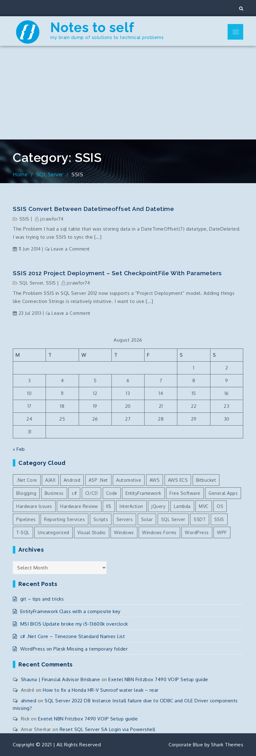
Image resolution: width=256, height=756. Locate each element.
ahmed (29, 701)
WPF (222, 532)
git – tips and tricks (42, 599)
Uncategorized (53, 532)
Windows (124, 532)
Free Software (185, 493)
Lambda (182, 506)
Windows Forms (159, 532)
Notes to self (92, 27)
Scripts (100, 519)
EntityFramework (143, 493)
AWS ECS (178, 480)
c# (74, 493)
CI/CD (91, 493)
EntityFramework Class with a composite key (70, 611)
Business (54, 493)
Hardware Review (79, 506)
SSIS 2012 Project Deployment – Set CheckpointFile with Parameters (117, 273)
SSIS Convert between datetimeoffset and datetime (93, 208)
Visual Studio (91, 532)
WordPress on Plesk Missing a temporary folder (74, 649)
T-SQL (23, 532)
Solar (147, 519)
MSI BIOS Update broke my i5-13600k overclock (74, 624)
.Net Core (26, 480)
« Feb (19, 449)
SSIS (24, 219)
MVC (204, 506)
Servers (124, 519)
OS (220, 506)
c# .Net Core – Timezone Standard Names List (72, 636)
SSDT (200, 519)
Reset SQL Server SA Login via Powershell (107, 729)
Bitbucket (206, 480)
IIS (108, 506)
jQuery (158, 506)
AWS (155, 480)
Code (111, 493)
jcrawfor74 (51, 219)
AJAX (50, 480)
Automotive (128, 480)
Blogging (26, 493)
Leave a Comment (70, 248)
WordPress (197, 532)
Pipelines (26, 519)
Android (72, 480)
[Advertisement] (128, 92)
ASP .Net (98, 480)
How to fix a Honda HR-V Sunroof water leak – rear (101, 690)
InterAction (131, 506)
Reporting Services (64, 519)
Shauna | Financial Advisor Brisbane (60, 679)
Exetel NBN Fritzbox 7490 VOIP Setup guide (158, 679)
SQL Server (31, 282)
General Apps (223, 493)
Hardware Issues (34, 506)
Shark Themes (227, 745)
